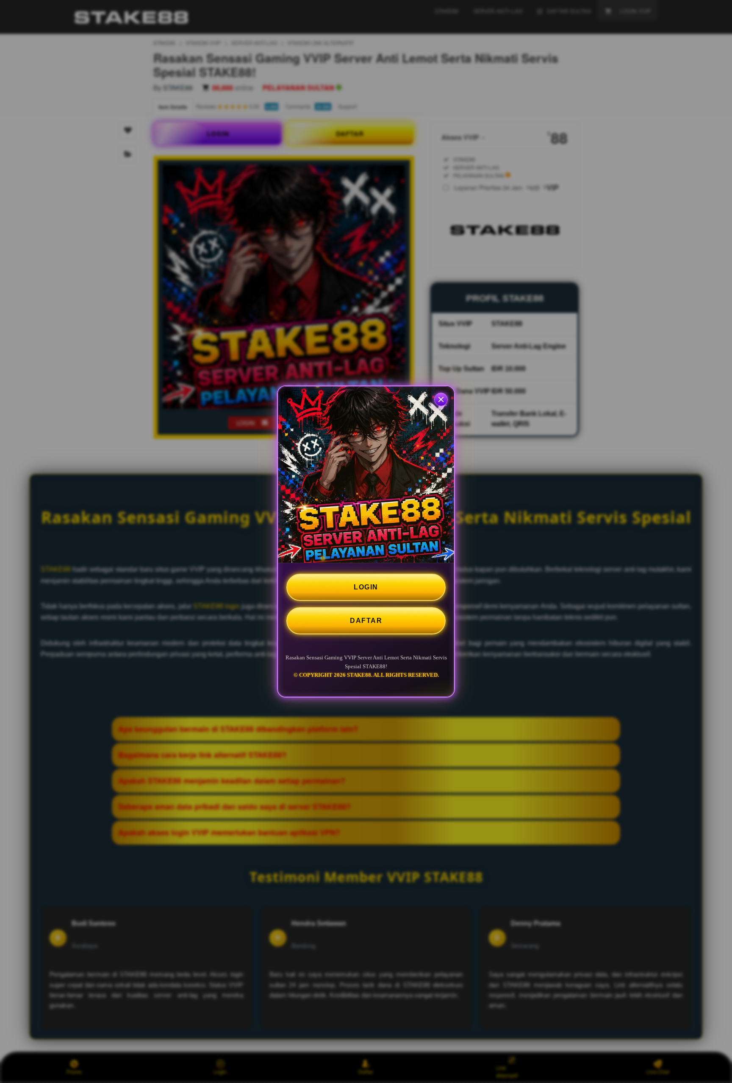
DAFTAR (366, 620)
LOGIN (366, 587)
